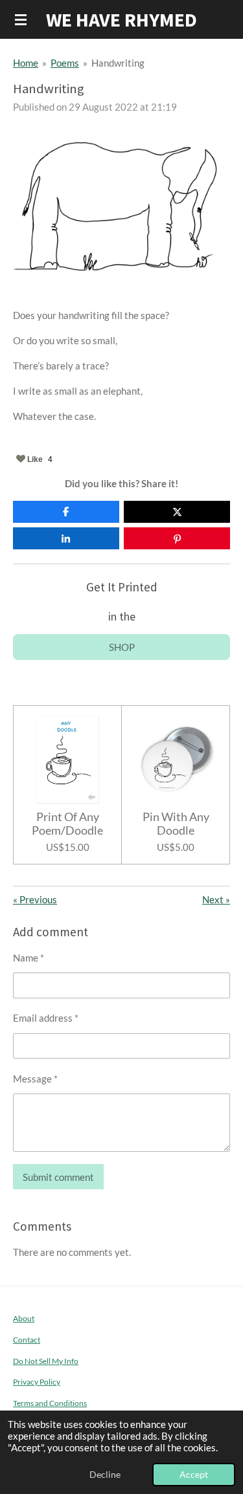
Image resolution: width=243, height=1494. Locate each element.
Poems (65, 63)
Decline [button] (105, 1474)
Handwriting (118, 63)
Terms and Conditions (50, 1402)
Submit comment (58, 1177)
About (23, 1318)
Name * (28, 957)
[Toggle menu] (20, 19)
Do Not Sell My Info (45, 1360)
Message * (35, 1078)
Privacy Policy (36, 1381)
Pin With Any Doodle (176, 823)
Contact (26, 1339)
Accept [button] (193, 1474)
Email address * (45, 1018)
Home (25, 63)
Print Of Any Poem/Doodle (67, 823)
